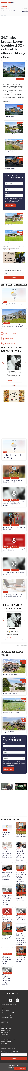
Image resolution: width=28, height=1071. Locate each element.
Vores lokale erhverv (6, 1028)
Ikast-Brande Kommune (7, 1037)
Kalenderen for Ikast (6, 1030)
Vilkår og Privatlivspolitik (7, 1013)
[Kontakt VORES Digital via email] (17, 1000)
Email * (6, 186)
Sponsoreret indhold (6, 1041)
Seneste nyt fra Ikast (6, 1026)
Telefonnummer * (9, 181)
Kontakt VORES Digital (6, 1015)
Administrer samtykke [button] (6, 1017)
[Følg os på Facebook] (10, 1000)
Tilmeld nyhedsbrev (20, 1068)
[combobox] (5, 195)
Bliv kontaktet (10, 205)
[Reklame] (14, 257)
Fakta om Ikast (4, 1032)
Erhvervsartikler (5, 1034)
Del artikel (19, 79)
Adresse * (7, 192)
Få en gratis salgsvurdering (8, 1039)
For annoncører (5, 1010)
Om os (2, 1008)
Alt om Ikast (4, 1043)
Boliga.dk (8, 249)
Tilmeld (14, 277)
